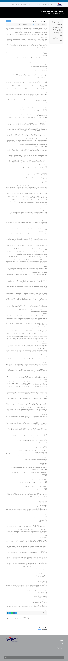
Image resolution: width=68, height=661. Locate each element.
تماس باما (17, 4)
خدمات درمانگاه (30, 4)
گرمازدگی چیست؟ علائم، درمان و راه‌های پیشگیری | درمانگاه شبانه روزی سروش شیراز (57, 23)
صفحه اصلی (52, 4)
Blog (59, 13)
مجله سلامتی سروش (37, 4)
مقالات (61, 640)
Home (62, 13)
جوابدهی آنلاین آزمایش (45, 4)
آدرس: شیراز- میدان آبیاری (46, 0)
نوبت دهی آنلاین (23, 4)
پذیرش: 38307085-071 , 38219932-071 (57, 0)
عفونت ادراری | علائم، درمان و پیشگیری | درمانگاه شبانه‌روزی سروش (57, 34)
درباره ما (13, 4)
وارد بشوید (39, 629)
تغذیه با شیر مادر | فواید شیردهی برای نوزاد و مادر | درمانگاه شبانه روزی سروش (57, 38)
